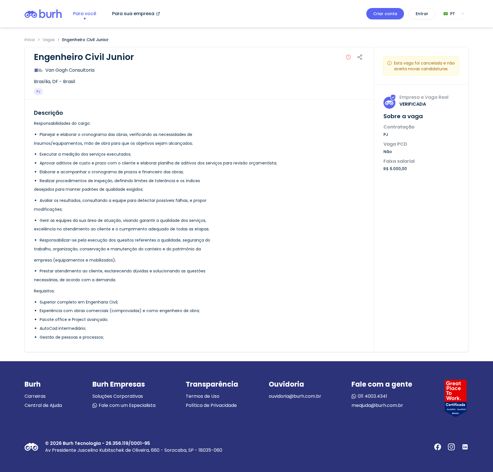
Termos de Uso (202, 396)
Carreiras (35, 396)
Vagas (49, 40)
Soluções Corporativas (117, 396)
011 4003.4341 (372, 396)
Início (30, 40)
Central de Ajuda (43, 405)
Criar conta (385, 14)
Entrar (422, 14)
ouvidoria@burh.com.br (295, 396)
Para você (84, 13)
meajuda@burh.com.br (377, 405)
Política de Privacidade (211, 405)
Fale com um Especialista (127, 405)
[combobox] (454, 14)
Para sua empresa (133, 13)
